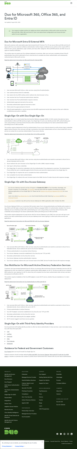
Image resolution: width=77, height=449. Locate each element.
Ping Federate (10, 341)
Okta (8, 339)
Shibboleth (10, 343)
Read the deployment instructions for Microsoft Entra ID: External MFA (23, 60)
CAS (8, 331)
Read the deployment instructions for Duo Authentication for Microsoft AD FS (25, 281)
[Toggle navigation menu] (71, 3)
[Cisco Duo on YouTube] (64, 434)
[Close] (42, 442)
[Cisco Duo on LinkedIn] (71, 434)
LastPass (9, 334)
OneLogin (9, 336)
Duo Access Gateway (43, 354)
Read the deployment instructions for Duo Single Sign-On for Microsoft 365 (25, 134)
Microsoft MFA (33, 354)
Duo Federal (11, 201)
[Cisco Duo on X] (61, 434)
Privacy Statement (7, 446)
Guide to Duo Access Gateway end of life (52, 191)
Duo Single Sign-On (23, 196)
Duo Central (56, 196)
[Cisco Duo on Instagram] (68, 434)
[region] (22, 444)
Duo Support (31, 189)
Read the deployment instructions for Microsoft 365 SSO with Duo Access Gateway (27, 221)
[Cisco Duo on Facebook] (57, 434)
